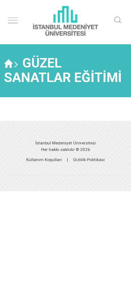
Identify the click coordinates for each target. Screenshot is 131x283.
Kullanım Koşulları (44, 159)
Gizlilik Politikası (89, 159)
